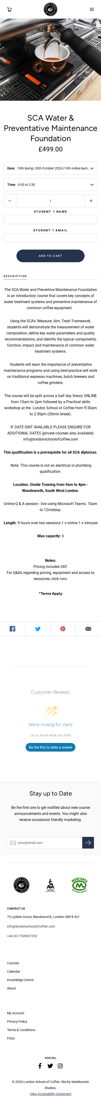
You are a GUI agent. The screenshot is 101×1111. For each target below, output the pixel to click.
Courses (13, 963)
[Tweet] (38, 629)
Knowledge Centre (20, 980)
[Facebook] (40, 1067)
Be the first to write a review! (50, 747)
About (11, 988)
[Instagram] (60, 1067)
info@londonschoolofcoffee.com (31, 926)
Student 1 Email (50, 230)
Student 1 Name (50, 211)
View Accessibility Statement (50, 1094)
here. (64, 579)
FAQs (11, 1038)
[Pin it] (63, 629)
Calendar (13, 971)
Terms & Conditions (21, 1030)
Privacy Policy (17, 1021)
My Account (15, 1013)
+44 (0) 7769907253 (22, 936)
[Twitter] (50, 1067)
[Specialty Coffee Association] (50, 885)
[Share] (12, 629)
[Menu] (92, 9)
